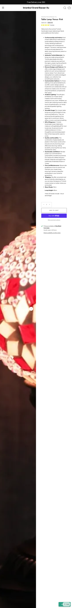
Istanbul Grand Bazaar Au (36, 7)
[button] (5, 309)
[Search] (65, 8)
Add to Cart (54, 210)
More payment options (54, 220)
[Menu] (3, 8)
